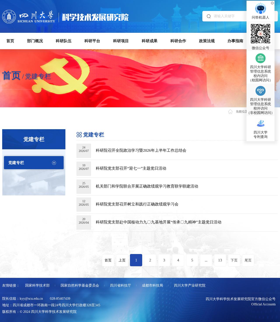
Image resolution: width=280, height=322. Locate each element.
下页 (234, 260)
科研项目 (121, 41)
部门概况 (35, 41)
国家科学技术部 (37, 285)
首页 (10, 41)
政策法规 (207, 41)
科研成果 (150, 41)
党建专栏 (16, 162)
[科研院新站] (65, 12)
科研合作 (178, 41)
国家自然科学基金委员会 (80, 285)
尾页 (248, 260)
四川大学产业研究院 (189, 285)
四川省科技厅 (120, 285)
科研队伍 (64, 41)
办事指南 (235, 41)
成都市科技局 (152, 285)
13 (220, 260)
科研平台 (92, 41)
